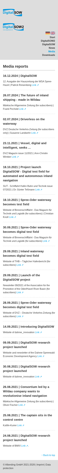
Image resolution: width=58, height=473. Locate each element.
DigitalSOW (48, 44)
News (52, 48)
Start (52, 37)
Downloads (48, 55)
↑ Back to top (48, 455)
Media (51, 51)
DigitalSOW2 (48, 41)
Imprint (40, 464)
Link (34, 85)
